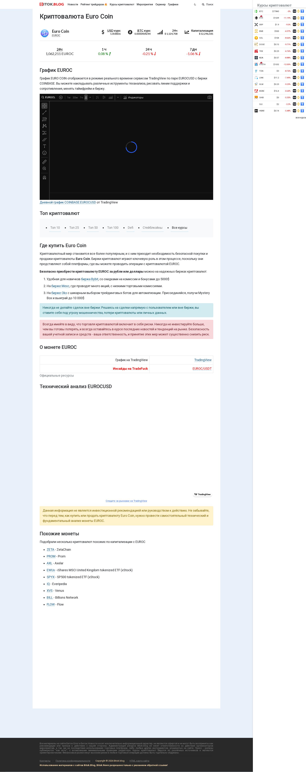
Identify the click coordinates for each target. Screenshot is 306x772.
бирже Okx (59, 293)
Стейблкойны (153, 227)
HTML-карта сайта (139, 760)
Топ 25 (74, 227)
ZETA (50, 549)
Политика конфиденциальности (73, 760)
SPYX (51, 577)
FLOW (51, 604)
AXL (49, 563)
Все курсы (179, 227)
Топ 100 (112, 227)
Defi (130, 227)
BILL (50, 597)
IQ (48, 584)
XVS (50, 590)
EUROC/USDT (202, 368)
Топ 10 (55, 227)
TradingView (203, 360)
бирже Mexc (60, 286)
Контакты (45, 760)
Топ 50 (93, 227)
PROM (51, 556)
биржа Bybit (89, 279)
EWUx (51, 570)
